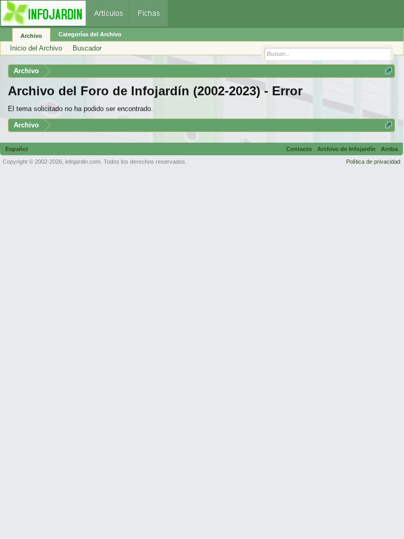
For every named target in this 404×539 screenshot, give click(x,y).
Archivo (31, 36)
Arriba (389, 149)
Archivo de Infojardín (346, 149)
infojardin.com (82, 161)
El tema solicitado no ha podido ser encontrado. (80, 109)
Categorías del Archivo (90, 34)
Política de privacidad (373, 161)
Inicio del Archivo (36, 48)
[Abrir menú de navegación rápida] (388, 70)
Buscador (87, 48)
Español (16, 149)
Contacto (299, 149)
